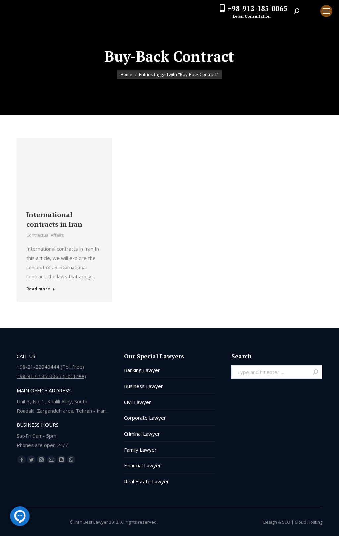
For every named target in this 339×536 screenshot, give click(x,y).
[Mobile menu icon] (326, 11)
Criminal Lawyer (142, 433)
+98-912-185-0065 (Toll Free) (51, 376)
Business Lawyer (143, 386)
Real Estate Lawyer (146, 481)
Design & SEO (276, 522)
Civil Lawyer (137, 402)
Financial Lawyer (142, 465)
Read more (38, 289)
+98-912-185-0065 (257, 8)
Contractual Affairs (45, 235)
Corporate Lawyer (145, 417)
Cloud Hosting (308, 522)
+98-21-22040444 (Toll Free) (50, 367)
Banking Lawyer (142, 370)
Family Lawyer (140, 449)
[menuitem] (310, 11)
